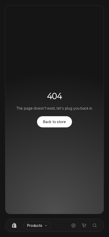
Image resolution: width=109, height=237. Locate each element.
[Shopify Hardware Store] (14, 225)
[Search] (95, 225)
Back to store (54, 122)
